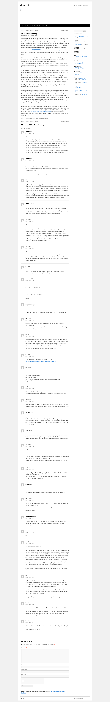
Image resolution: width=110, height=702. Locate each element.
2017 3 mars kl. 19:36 (30, 500)
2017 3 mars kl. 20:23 (30, 543)
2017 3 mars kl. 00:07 (30, 268)
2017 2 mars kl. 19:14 (30, 160)
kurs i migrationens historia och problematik (40, 111)
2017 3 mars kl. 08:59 (30, 356)
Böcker (33, 118)
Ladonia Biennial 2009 (79, 63)
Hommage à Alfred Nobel (79, 72)
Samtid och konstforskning (79, 68)
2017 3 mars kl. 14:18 (30, 413)
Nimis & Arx (45, 25)
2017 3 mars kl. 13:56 (30, 401)
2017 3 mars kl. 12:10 (30, 388)
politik (37, 118)
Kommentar (24, 647)
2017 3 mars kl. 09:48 (30, 368)
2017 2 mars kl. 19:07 (30, 133)
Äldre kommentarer (25, 128)
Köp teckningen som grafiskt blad (81, 62)
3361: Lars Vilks (78, 35)
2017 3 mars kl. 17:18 (30, 446)
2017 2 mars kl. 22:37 (30, 248)
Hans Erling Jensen (78, 90)
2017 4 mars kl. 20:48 (30, 604)
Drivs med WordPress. (79, 698)
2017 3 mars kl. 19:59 (30, 518)
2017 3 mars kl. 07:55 (30, 320)
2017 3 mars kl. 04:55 (30, 305)
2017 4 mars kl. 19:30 (30, 577)
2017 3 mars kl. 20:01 (30, 532)
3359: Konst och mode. (79, 39)
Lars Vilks (36, 35)
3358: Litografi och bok (79, 41)
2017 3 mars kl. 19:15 (30, 485)
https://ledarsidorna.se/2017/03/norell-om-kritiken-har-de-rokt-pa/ (41, 361)
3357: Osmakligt (78, 44)
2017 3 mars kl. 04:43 (30, 280)
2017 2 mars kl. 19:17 (30, 181)
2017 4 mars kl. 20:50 (30, 622)
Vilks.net (24, 5)
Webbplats (23, 674)
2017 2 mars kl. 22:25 (30, 221)
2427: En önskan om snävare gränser (29, 30)
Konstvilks (77, 74)
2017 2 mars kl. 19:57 (30, 205)
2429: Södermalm (65, 30)
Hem (22, 25)
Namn (22, 664)
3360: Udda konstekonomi (79, 36)
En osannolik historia (78, 67)
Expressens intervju (36, 49)
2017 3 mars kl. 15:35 (30, 431)
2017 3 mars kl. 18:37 (30, 469)
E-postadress (24, 669)
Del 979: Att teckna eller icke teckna (33, 25)
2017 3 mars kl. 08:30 (30, 336)
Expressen (61, 50)
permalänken (45, 118)
